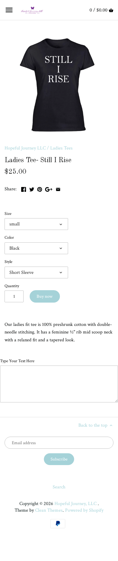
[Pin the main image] (39, 189)
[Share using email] (58, 189)
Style (8, 261)
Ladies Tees (61, 148)
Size (8, 213)
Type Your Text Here (17, 360)
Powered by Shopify (84, 510)
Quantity (12, 285)
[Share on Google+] (48, 189)
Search (59, 487)
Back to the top (93, 425)
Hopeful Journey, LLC (76, 503)
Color (9, 237)
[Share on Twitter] (31, 189)
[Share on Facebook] (23, 189)
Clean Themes (49, 510)
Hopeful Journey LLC (25, 148)
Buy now (45, 296)
